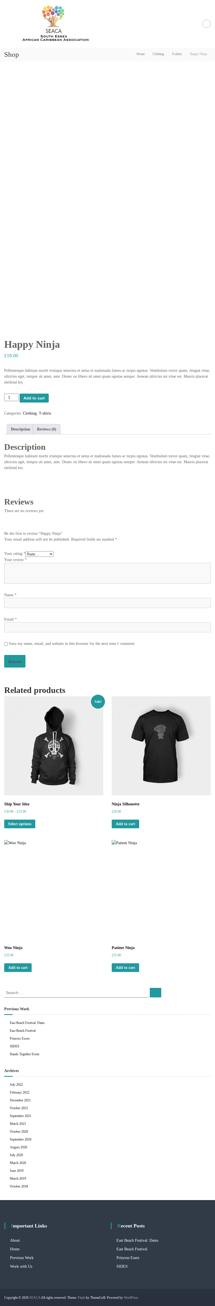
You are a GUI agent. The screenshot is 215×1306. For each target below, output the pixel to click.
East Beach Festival (23, 1031)
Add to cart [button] (125, 824)
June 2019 (17, 1171)
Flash (81, 1298)
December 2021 (20, 1100)
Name (10, 595)
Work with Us (21, 1266)
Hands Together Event (24, 1054)
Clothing (158, 54)
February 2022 (19, 1092)
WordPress (131, 1298)
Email (10, 619)
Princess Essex (20, 1038)
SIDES (14, 1046)
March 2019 (18, 1178)
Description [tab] (20, 429)
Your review (15, 560)
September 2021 (20, 1116)
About (15, 1240)
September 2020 (20, 1139)
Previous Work (22, 1258)
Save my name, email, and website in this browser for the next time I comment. (72, 644)
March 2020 (18, 1163)
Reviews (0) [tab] (46, 429)
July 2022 (16, 1085)
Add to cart (34, 398)
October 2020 (19, 1132)
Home (141, 54)
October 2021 (19, 1108)
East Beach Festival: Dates (27, 1023)
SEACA (34, 1298)
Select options (19, 824)
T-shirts (177, 54)
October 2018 (19, 1186)
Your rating (14, 554)
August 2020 (18, 1147)
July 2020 (16, 1155)
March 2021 (18, 1124)
